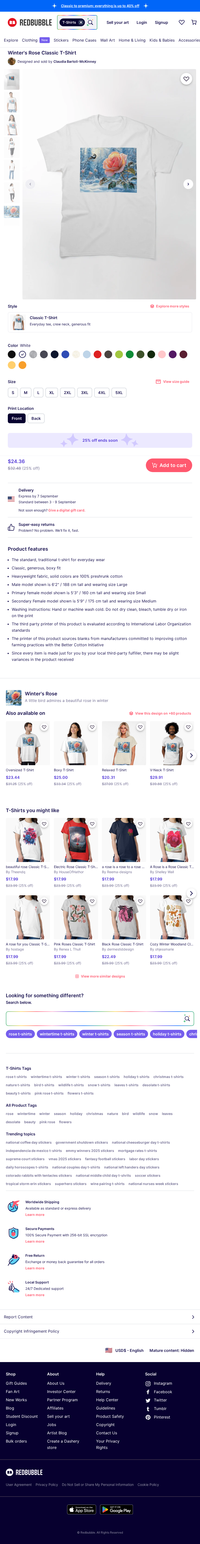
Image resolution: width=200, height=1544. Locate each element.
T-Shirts (13, 1068)
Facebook (163, 1391)
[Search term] (90, 22)
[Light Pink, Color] (162, 354)
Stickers (61, 40)
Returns (103, 1391)
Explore (11, 40)
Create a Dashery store (63, 1444)
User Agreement (19, 1484)
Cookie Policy (148, 1484)
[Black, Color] (12, 354)
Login (11, 1424)
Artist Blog (57, 1432)
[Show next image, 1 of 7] (188, 184)
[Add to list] (186, 79)
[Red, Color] (97, 354)
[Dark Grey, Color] (108, 354)
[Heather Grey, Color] (33, 354)
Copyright (105, 1424)
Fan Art (13, 1391)
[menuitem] (11, 40)
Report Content (18, 1316)
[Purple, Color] (173, 354)
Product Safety (110, 1416)
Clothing (35, 40)
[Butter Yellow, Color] (12, 365)
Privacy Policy (47, 1484)
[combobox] (77, 22)
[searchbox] (100, 1018)
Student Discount (22, 1416)
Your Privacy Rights (108, 1444)
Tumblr (160, 1408)
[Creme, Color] (76, 354)
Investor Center (61, 1391)
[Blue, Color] (65, 354)
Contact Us (106, 1432)
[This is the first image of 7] (30, 184)
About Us (55, 1383)
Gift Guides (16, 1383)
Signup (12, 1432)
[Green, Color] (130, 354)
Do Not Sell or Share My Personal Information (98, 1484)
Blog (10, 1408)
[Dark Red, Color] (183, 354)
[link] (20, 1034)
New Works (16, 1399)
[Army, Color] (140, 354)
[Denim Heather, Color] (44, 354)
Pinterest (162, 1417)
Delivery (103, 1383)
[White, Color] (22, 354)
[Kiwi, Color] (119, 354)
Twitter (160, 1400)
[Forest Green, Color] (151, 354)
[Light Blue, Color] (87, 354)
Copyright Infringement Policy (31, 1331)
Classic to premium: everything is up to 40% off (100, 6)
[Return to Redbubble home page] (30, 22)
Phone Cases (84, 40)
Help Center (107, 1399)
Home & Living (132, 40)
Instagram (163, 1383)
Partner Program (62, 1399)
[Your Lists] (182, 22)
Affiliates (55, 1408)
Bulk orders (16, 1441)
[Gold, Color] (22, 365)
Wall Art (107, 40)
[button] (100, 6)
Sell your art (58, 1416)
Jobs (51, 1424)
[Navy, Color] (55, 354)
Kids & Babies (162, 40)
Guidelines (105, 1408)
